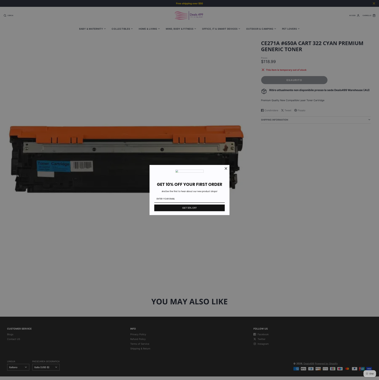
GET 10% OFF (189, 208)
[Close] (225, 168)
